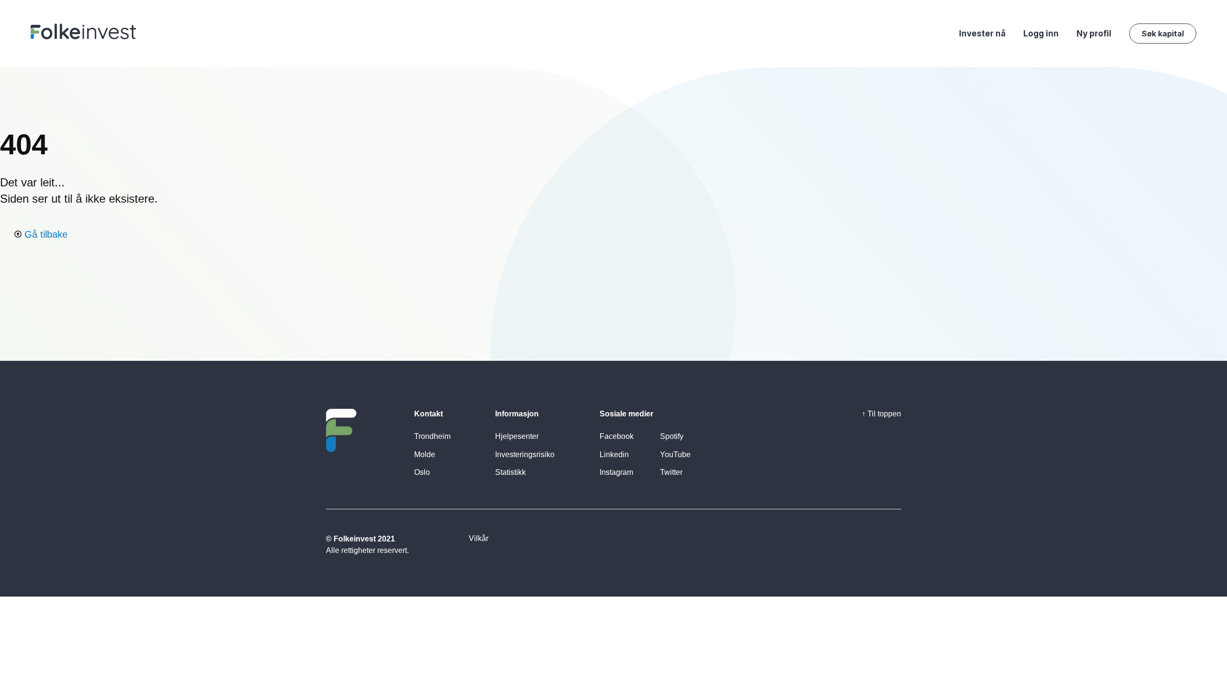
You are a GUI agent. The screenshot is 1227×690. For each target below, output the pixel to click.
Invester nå (982, 33)
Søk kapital (1163, 33)
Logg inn (1041, 33)
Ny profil (1094, 33)
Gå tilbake (45, 234)
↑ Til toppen (881, 414)
